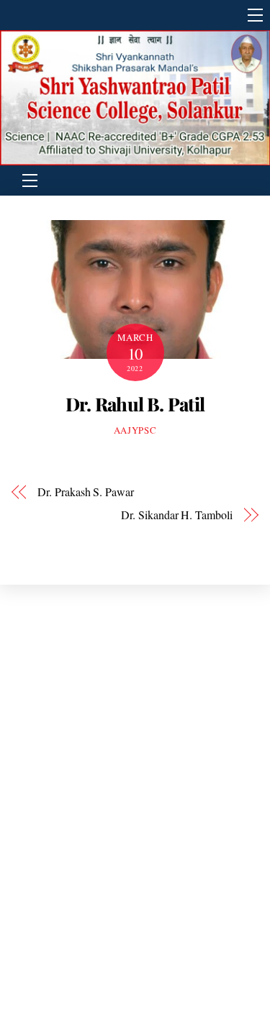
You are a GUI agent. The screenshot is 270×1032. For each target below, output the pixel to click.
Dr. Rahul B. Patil (135, 403)
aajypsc (135, 430)
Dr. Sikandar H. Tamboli (176, 514)
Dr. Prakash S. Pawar (85, 491)
